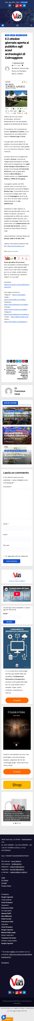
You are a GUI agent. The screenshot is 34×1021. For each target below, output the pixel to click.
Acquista (17, 700)
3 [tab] (17, 823)
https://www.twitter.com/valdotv (15, 300)
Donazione (5, 963)
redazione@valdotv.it (17, 867)
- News (7, 35)
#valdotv (20, 74)
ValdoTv (13, 952)
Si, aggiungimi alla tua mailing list (16, 556)
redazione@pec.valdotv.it (18, 872)
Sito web (6, 545)
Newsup (27, 1001)
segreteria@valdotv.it (17, 869)
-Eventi (13, 35)
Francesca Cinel (19, 63)
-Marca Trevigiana (21, 35)
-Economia (21, 411)
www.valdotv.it (16, 861)
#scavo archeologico (19, 71)
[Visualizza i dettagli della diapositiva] (16, 807)
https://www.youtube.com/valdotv (15, 309)
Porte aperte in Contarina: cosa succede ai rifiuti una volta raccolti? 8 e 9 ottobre (11, 370)
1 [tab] (13, 823)
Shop (17, 785)
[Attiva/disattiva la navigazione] (17, 25)
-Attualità (13, 411)
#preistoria (15, 68)
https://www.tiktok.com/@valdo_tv (15, 322)
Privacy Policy (6, 886)
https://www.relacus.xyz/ (15, 246)
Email (5, 534)
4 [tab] (19, 823)
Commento (7, 487)
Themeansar (16, 1003)
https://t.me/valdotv (18, 295)
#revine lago (24, 68)
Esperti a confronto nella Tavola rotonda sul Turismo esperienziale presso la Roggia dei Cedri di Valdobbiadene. (22, 372)
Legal (3, 878)
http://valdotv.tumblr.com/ (19, 317)
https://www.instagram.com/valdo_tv (16, 314)
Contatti (4, 883)
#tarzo (14, 74)
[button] (31, 25)
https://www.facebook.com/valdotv (16, 304)
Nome (6, 524)
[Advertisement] (17, 343)
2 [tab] (15, 823)
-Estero (20, 428)
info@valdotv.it (17, 864)
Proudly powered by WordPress (12, 1001)
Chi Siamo (4, 880)
